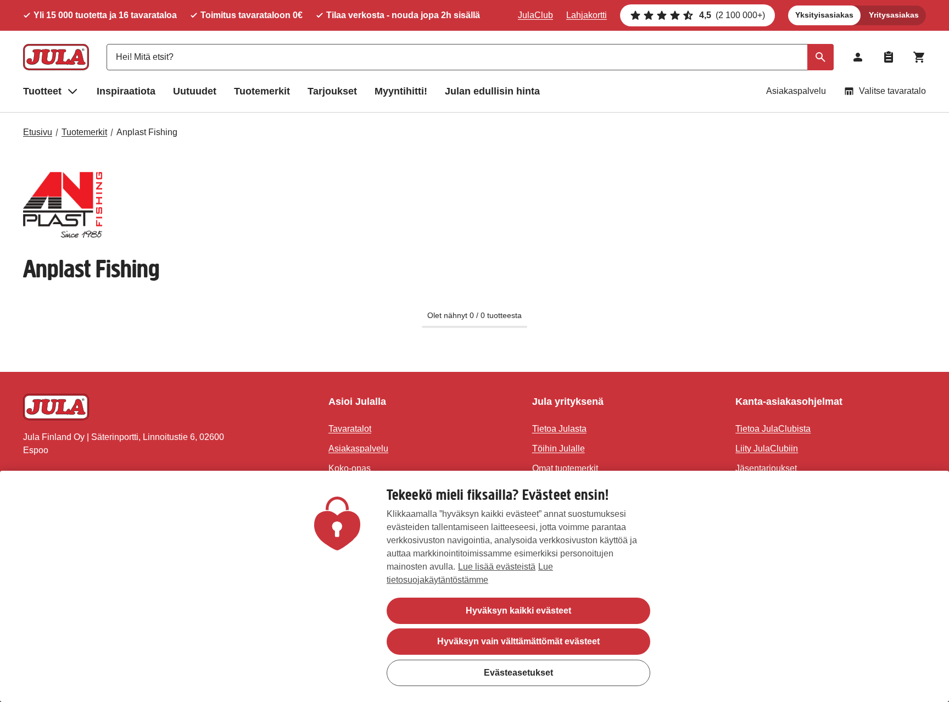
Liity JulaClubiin (766, 448)
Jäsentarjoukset (766, 468)
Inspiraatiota (126, 91)
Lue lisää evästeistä (496, 566)
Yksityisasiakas (824, 14)
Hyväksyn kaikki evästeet (518, 610)
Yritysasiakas (894, 14)
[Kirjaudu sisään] (858, 57)
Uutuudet (194, 91)
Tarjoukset (332, 91)
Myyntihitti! (401, 91)
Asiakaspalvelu (796, 91)
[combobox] (470, 57)
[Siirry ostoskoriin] (919, 57)
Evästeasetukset (518, 672)
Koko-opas (349, 468)
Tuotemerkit (262, 91)
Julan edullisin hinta (492, 91)
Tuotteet (42, 91)
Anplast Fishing (146, 132)
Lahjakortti (586, 15)
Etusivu (37, 132)
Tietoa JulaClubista (773, 428)
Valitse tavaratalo (892, 91)
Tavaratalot (349, 428)
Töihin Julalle (558, 448)
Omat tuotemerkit (565, 468)
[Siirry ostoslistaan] (888, 57)
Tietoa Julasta (559, 428)
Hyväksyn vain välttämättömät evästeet (518, 641)
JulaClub (535, 15)
